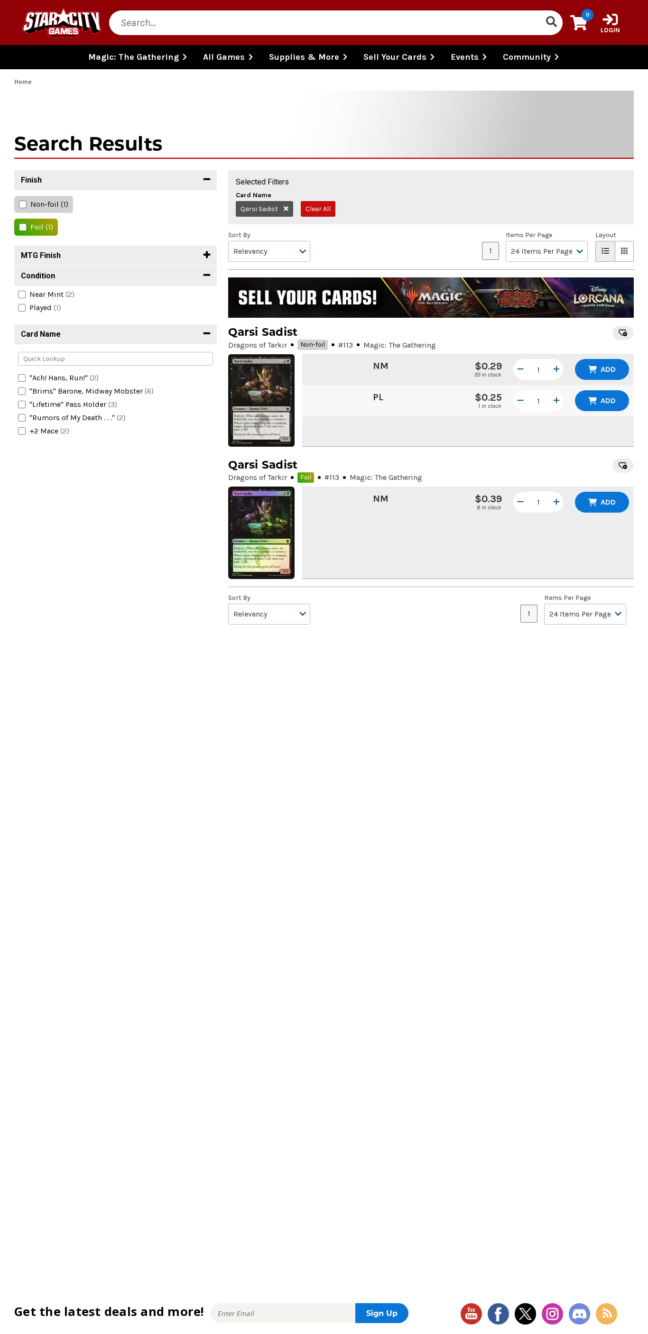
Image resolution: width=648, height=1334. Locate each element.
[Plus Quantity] (556, 369)
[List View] (605, 251)
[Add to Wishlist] (622, 333)
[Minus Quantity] (520, 369)
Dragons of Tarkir (257, 345)
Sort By (239, 235)
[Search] (551, 22)
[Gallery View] (624, 251)
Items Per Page (529, 235)
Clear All (318, 209)
